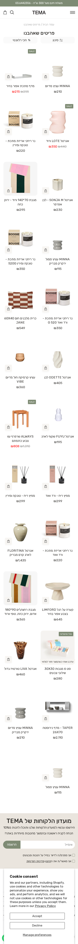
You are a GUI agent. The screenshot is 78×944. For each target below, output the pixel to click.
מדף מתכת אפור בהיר (20, 86)
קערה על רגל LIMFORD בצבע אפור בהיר (57, 612)
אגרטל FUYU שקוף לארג (57, 436)
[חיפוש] (12, 12)
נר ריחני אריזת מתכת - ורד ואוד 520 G (58, 320)
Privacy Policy (45, 906)
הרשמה (12, 844)
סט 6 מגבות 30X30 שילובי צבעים (57, 671)
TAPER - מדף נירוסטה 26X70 (58, 730)
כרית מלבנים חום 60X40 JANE (20, 320)
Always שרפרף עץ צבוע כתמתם (20, 438)
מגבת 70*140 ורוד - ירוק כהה (20, 202)
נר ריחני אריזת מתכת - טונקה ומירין (20, 143)
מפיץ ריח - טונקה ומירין (20, 495)
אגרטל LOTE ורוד (57, 141)
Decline (37, 925)
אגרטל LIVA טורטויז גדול (20, 669)
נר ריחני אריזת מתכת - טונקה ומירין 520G (20, 261)
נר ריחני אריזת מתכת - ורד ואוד (58, 553)
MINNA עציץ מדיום (57, 86)
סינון (55, 40)
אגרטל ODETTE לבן (57, 377)
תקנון (48, 861)
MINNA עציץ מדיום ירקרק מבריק (20, 730)
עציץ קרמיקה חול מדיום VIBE (20, 379)
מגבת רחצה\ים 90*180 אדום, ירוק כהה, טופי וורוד (20, 612)
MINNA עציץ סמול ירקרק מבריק (58, 261)
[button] (72, 12)
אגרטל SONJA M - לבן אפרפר (57, 202)
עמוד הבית (48, 24)
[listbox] (20, 40)
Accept (37, 916)
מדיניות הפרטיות (35, 861)
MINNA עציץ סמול (58, 787)
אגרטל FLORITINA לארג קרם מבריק (20, 553)
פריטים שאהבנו (32, 24)
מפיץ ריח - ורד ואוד (58, 495)
